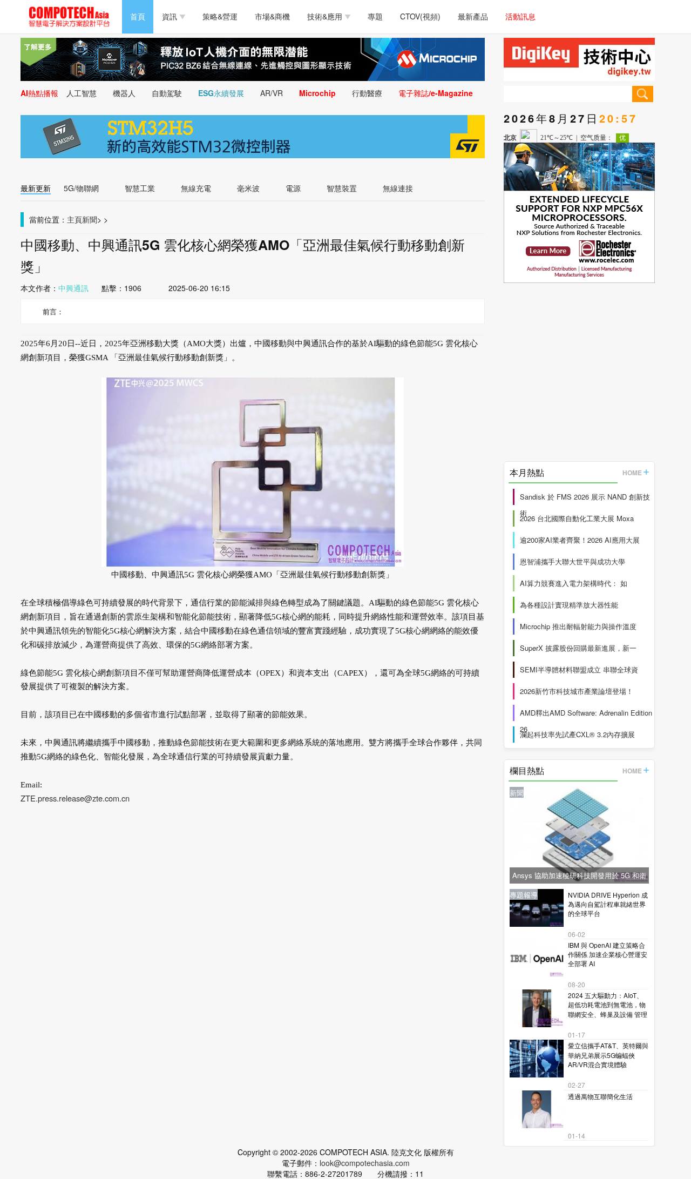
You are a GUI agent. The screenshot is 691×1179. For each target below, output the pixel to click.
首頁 (137, 16)
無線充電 (196, 188)
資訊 (169, 16)
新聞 (89, 219)
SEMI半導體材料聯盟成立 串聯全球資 (579, 669)
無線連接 (398, 188)
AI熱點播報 (39, 92)
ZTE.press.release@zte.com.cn (75, 798)
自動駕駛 (167, 92)
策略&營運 (220, 16)
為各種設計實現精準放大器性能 (569, 604)
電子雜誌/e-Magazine (435, 92)
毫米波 (248, 188)
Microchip (317, 92)
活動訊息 (520, 16)
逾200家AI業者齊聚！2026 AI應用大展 (580, 540)
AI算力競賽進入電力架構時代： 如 (573, 583)
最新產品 (473, 16)
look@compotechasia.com (365, 1162)
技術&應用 (324, 16)
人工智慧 (81, 92)
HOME (632, 472)
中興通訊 (73, 287)
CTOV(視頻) (420, 16)
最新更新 (36, 188)
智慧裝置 (342, 188)
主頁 (74, 219)
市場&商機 (272, 16)
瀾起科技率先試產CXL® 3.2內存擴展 (577, 734)
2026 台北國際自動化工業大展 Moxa (577, 518)
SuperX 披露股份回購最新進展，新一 (578, 648)
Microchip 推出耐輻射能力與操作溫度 (578, 626)
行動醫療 (367, 92)
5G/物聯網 (81, 188)
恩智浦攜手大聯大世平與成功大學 (572, 561)
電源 (293, 188)
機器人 (124, 92)
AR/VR (271, 92)
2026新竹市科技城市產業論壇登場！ (576, 691)
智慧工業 (140, 188)
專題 (375, 16)
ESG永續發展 (221, 92)
